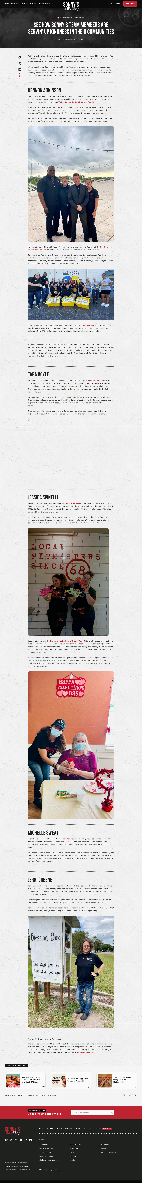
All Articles (65, 18)
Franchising (74, 1148)
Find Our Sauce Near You (48, 1160)
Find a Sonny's (115, 4)
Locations (15, 4)
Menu (7, 4)
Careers (103, 1128)
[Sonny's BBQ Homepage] (71, 6)
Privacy (16, 1166)
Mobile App (105, 1144)
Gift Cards (88, 1129)
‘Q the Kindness (45, 1152)
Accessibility (9, 1166)
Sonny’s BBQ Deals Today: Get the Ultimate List (122, 1080)
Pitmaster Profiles (46, 1148)
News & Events (79, 18)
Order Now (130, 4)
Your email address (81, 1112)
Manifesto (104, 1148)
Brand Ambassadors (108, 1152)
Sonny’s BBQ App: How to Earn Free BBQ (77, 1080)
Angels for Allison (73, 503)
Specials (78, 1128)
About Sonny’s (75, 1144)
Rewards (33, 4)
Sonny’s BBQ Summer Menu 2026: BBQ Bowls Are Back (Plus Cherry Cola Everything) (32, 1082)
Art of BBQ (43, 1144)
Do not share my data (23, 1169)
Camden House (69, 839)
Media (72, 1160)
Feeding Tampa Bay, (96, 380)
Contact (73, 1156)
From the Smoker (46, 1156)
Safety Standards (10, 1169)
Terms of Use (24, 1166)
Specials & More (44, 4)
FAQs (72, 1152)
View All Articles (129, 1095)
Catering (24, 4)
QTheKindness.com (85, 1052)
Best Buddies (88, 325)
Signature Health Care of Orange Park (66, 641)
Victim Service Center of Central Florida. (76, 102)
